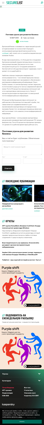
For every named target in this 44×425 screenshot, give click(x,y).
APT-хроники (7, 390)
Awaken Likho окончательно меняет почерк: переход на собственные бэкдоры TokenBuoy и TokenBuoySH (22, 253)
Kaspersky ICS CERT (31, 395)
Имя (3, 157)
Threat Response (8, 387)
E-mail (25, 157)
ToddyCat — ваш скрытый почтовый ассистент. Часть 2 (21, 260)
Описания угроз (30, 393)
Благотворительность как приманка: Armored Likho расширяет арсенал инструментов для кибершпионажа (20, 245)
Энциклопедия (7, 393)
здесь (20, 417)
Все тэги (27, 387)
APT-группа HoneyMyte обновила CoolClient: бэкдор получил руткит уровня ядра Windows (21, 227)
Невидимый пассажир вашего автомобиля (12, 205)
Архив (22, 30)
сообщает (5, 53)
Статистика (28, 390)
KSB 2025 (5, 395)
